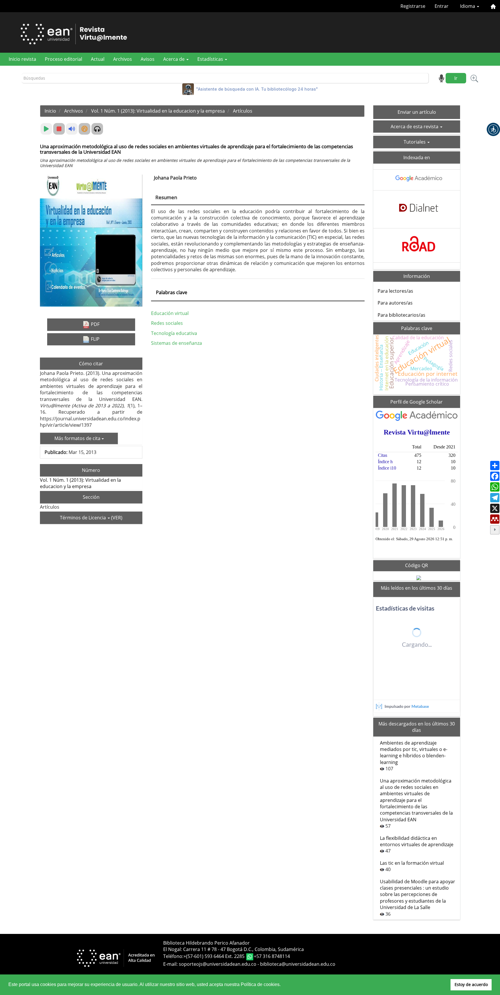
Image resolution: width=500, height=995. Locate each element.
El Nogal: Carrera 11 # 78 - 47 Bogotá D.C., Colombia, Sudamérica (233, 949)
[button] (493, 129)
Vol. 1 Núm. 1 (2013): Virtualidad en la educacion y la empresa (158, 111)
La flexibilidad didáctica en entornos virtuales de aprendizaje (416, 841)
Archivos (122, 59)
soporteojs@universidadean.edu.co (217, 964)
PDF (95, 324)
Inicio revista (22, 59)
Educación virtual (170, 313)
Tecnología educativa (174, 333)
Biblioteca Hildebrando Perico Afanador (206, 943)
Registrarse (412, 6)
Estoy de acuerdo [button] (471, 984)
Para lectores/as (395, 291)
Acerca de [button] (174, 59)
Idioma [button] (468, 6)
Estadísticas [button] (210, 59)
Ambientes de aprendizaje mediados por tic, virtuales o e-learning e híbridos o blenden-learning (413, 752)
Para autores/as (395, 303)
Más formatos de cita (78, 438)
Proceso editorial (63, 59)
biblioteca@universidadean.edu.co (297, 964)
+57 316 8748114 (272, 956)
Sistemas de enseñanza (176, 343)
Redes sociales (167, 323)
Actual (97, 59)
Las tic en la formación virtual (412, 863)
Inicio (50, 111)
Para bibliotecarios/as (401, 315)
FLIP (95, 339)
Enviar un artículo (417, 112)
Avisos (148, 59)
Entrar (441, 6)
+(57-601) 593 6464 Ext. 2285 (214, 956)
